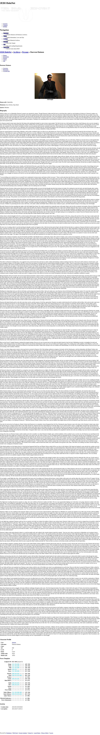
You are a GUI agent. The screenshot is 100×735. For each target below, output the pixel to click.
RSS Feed (15, 733)
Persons (25, 52)
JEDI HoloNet (5, 52)
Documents (6, 56)
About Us (30, 733)
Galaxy (5, 59)
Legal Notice (37, 733)
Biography (5, 69)
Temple (5, 36)
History (5, 55)
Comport (5, 25)
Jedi (4, 61)
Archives (5, 39)
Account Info (6, 71)
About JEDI (6, 47)
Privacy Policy (45, 733)
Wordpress (8, 733)
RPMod (5, 26)
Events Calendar (23, 733)
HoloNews (6, 33)
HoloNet (5, 23)
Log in (51, 733)
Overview (5, 68)
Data (4, 44)
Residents (5, 41)
